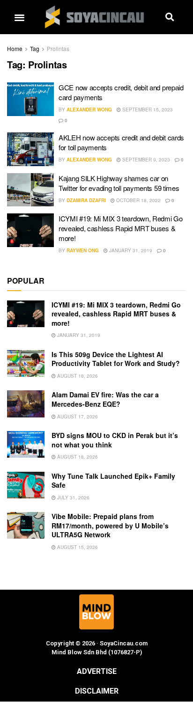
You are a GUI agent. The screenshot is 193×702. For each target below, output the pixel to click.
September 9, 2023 (145, 159)
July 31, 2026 (72, 497)
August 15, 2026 (77, 547)
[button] (19, 17)
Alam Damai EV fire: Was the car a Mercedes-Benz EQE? (105, 399)
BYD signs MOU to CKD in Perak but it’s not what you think (115, 440)
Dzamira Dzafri (86, 200)
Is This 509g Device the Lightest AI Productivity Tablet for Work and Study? (116, 359)
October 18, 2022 (138, 200)
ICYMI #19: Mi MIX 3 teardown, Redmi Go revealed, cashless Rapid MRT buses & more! (121, 228)
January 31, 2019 (130, 250)
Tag (34, 48)
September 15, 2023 (147, 109)
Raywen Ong (83, 250)
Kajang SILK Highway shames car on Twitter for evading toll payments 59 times (119, 183)
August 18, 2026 (77, 376)
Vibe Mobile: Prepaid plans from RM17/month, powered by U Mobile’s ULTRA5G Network (110, 525)
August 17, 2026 (77, 416)
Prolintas (58, 48)
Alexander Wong (89, 109)
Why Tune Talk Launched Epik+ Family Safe (113, 480)
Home (14, 48)
